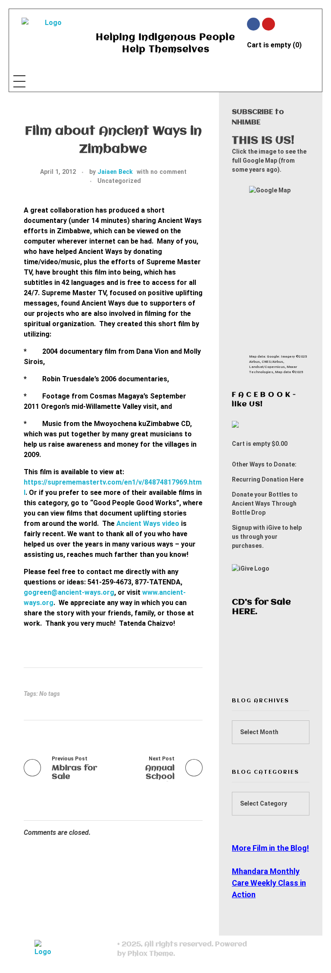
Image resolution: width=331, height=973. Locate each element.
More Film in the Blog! (270, 848)
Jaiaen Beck (115, 171)
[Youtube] (268, 24)
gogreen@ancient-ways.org (69, 592)
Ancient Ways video (147, 523)
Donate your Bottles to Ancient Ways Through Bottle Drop (265, 503)
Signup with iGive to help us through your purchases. (267, 536)
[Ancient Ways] (50, 39)
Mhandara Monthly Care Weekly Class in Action (269, 883)
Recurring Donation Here (267, 479)
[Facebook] (253, 24)
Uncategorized (119, 180)
